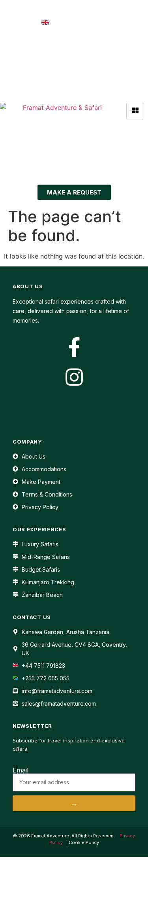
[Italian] (114, 46)
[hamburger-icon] (135, 111)
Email (20, 770)
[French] (96, 46)
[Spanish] (131, 46)
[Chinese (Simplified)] (79, 46)
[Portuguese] (122, 46)
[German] (105, 46)
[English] (88, 46)
